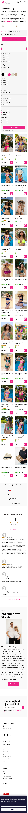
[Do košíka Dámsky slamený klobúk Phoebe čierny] (11, 193)
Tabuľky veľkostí (6, 747)
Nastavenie (13, 805)
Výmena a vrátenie (7, 754)
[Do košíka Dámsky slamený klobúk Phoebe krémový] (25, 193)
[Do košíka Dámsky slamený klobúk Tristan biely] (25, 412)
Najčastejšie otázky (7, 756)
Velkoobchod (6, 759)
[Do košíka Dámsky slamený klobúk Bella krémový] (25, 256)
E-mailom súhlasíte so (13, 711)
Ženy (5, 120)
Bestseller (6, 61)
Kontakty (5, 783)
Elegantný (6, 92)
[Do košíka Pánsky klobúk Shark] (11, 475)
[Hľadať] (14, 2)
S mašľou (6, 100)
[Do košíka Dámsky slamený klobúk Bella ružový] (11, 287)
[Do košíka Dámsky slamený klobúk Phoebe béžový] (25, 350)
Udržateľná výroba (7, 776)
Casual (5, 90)
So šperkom (6, 98)
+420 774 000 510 (8, 726)
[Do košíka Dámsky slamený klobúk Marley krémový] (11, 319)
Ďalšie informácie (11, 801)
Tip (4, 59)
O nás (4, 771)
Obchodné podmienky (7, 778)
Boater (5, 114)
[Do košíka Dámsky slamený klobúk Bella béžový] (25, 162)
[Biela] (6, 74)
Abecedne (12, 34)
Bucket (5, 110)
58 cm (5, 80)
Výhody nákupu (6, 749)
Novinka (5, 57)
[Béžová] (12, 74)
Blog (4, 761)
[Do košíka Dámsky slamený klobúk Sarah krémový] (11, 225)
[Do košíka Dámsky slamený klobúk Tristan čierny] (11, 444)
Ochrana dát (5, 781)
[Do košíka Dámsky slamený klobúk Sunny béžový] (25, 381)
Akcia (5, 55)
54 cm (5, 82)
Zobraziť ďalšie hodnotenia (14, 599)
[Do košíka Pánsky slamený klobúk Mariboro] (25, 475)
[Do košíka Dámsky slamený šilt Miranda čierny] (25, 444)
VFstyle (6, 67)
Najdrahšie (17, 31)
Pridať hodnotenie (14, 529)
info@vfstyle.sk (8, 730)
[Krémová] (15, 74)
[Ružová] (9, 74)
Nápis (5, 104)
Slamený (6, 112)
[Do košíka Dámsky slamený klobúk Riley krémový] (11, 381)
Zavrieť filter (14, 39)
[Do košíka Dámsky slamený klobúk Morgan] (25, 319)
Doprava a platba (6, 744)
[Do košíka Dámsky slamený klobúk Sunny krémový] (11, 412)
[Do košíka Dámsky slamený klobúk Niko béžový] (11, 350)
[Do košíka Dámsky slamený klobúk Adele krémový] (11, 162)
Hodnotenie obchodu (7, 774)
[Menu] (24, 2)
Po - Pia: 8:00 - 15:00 (7, 728)
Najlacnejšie (11, 31)
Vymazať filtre (13, 127)
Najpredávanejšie (5, 34)
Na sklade (6, 53)
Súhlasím (13, 809)
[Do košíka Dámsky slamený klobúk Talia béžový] (11, 256)
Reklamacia (5, 751)
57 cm (5, 84)
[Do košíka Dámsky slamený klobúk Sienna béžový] (25, 225)
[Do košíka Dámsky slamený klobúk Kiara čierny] (25, 287)
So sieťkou (6, 102)
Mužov (5, 122)
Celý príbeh (13, 684)
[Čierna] (2, 74)
